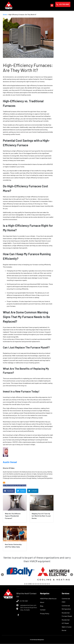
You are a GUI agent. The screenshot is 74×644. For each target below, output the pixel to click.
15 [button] (49, 583)
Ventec (5, 14)
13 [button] (45, 583)
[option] (20, 573)
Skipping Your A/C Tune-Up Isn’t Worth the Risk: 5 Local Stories (41, 516)
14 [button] (47, 583)
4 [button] (30, 583)
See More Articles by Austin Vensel (14, 485)
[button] (51, 5)
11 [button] (42, 583)
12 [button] (44, 583)
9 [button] (38, 583)
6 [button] (33, 583)
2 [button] (26, 583)
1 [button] (24, 583)
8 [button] (37, 583)
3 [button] (28, 583)
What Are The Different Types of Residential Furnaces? (13, 516)
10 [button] (40, 583)
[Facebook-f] (18, 615)
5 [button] (31, 583)
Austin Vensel (10, 462)
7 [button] (35, 583)
